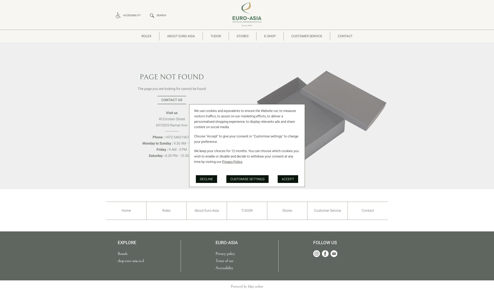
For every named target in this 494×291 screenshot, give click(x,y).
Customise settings (247, 179)
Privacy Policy (232, 161)
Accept (288, 179)
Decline (206, 179)
